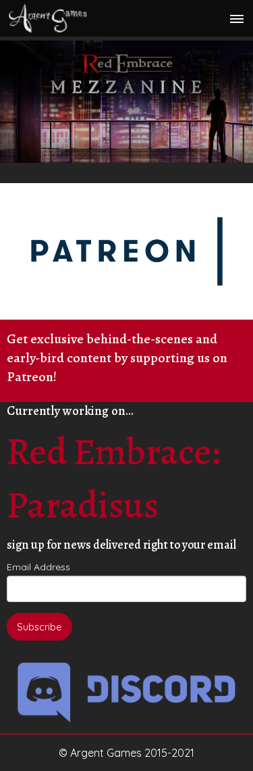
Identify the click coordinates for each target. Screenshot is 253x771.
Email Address (38, 567)
